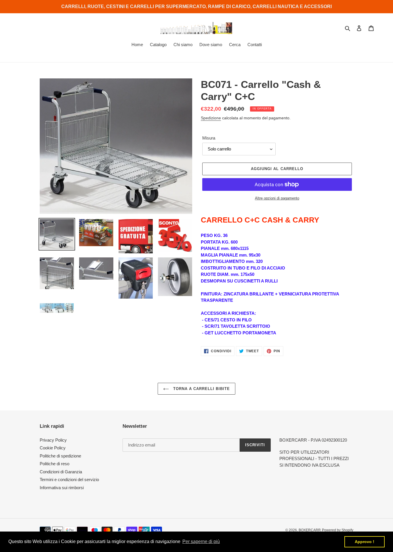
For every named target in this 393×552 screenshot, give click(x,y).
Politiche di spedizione (60, 455)
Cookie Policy (53, 447)
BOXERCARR (310, 530)
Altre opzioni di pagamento (277, 198)
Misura (208, 137)
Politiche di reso (54, 463)
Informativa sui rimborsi (62, 487)
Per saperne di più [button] (201, 541)
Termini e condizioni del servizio (69, 479)
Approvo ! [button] (364, 541)
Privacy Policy (53, 440)
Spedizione (211, 118)
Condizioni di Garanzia (61, 471)
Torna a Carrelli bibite (201, 389)
